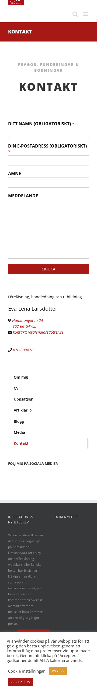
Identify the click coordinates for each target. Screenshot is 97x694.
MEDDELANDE (23, 196)
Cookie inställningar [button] (26, 671)
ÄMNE (14, 173)
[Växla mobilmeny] (86, 14)
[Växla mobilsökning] (75, 14)
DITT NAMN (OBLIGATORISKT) (41, 124)
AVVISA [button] (58, 670)
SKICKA (48, 269)
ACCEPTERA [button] (20, 681)
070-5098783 (24, 349)
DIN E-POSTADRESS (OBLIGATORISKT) (47, 148)
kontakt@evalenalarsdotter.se (38, 332)
